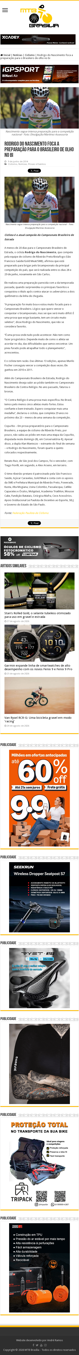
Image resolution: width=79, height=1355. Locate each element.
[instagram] (45, 1345)
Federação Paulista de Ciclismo (30, 513)
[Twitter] (37, 1345)
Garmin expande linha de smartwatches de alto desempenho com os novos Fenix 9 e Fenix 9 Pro (38, 667)
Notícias (17, 55)
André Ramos (55, 1340)
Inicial (6, 55)
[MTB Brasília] (39, 15)
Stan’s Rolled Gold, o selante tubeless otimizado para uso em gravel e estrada (37, 615)
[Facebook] (33, 1345)
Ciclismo (30, 55)
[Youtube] (41, 1345)
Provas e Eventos (37, 164)
